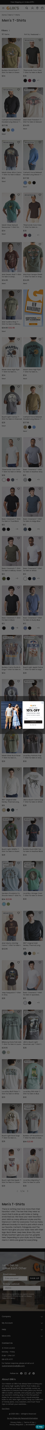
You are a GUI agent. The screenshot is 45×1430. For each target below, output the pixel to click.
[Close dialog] (43, 703)
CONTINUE (33, 722)
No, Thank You (33, 724)
